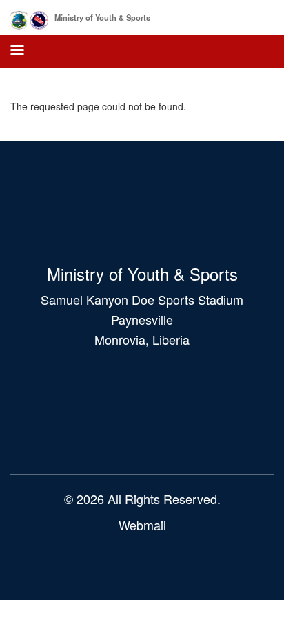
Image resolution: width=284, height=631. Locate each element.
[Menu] (16, 51)
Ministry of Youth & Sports (102, 17)
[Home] (29, 18)
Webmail (142, 525)
